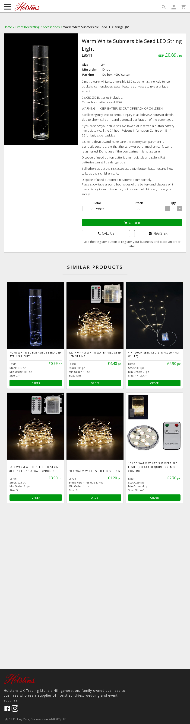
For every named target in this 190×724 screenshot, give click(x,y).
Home (8, 27)
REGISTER (160, 233)
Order (132, 223)
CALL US (106, 233)
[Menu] (7, 7)
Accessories (51, 27)
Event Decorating (27, 27)
